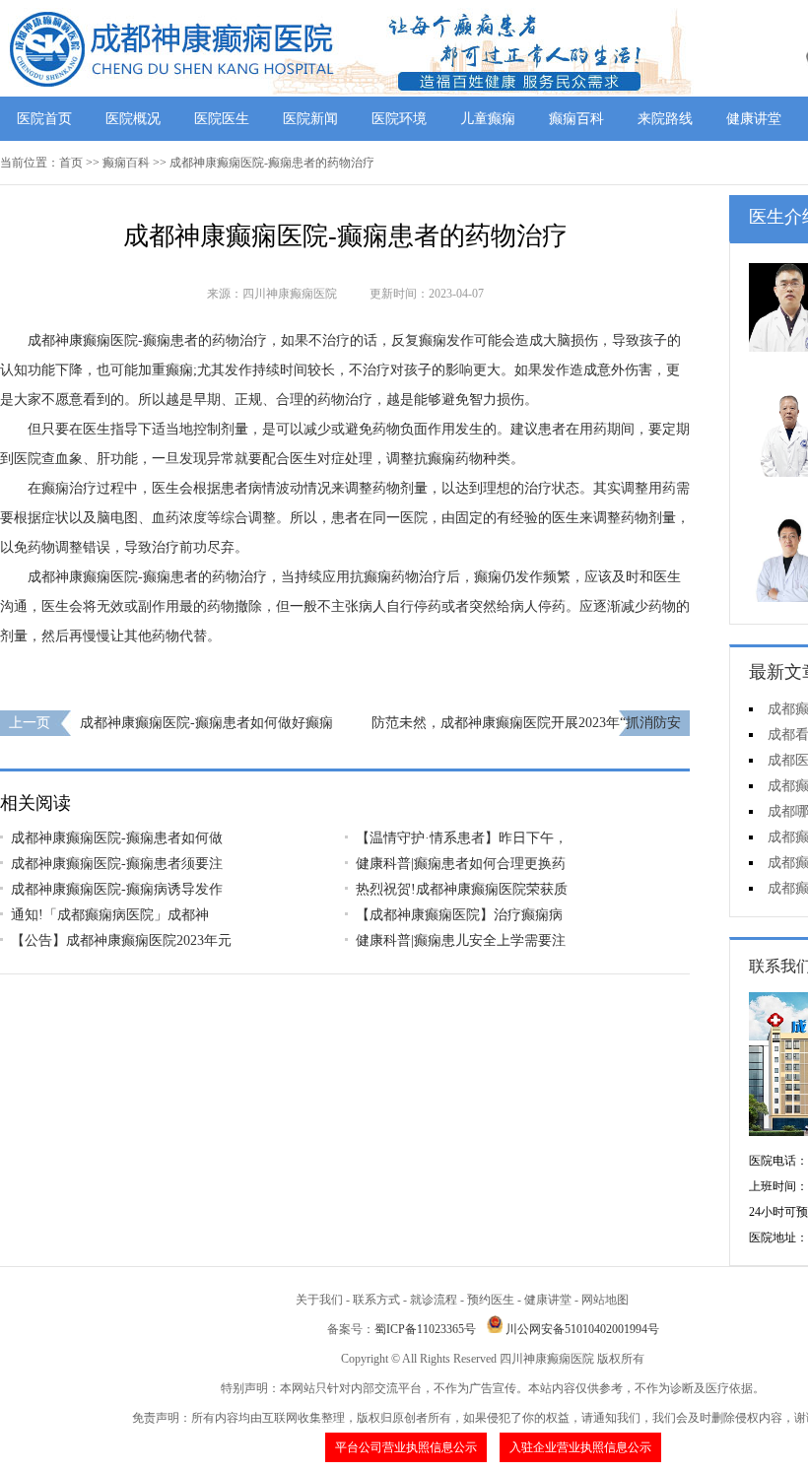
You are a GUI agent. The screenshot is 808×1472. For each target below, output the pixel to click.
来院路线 (665, 118)
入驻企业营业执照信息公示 (580, 1447)
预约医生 (490, 1299)
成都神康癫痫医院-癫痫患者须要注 (117, 863)
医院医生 (221, 118)
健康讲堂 (753, 118)
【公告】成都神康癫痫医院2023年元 (121, 940)
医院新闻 (310, 118)
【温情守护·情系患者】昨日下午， (462, 838)
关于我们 (319, 1299)
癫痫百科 (576, 118)
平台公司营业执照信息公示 (406, 1447)
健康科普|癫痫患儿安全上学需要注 (461, 940)
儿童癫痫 (487, 118)
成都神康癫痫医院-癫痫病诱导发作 (117, 889)
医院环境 (399, 118)
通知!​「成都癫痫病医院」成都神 (110, 914)
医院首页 (44, 118)
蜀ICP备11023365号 (425, 1329)
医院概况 (133, 118)
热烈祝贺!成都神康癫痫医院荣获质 (462, 889)
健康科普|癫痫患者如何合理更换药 (461, 863)
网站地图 (605, 1299)
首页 (71, 162)
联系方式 (376, 1299)
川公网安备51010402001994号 (582, 1329)
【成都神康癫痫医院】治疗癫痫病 (459, 914)
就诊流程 (433, 1299)
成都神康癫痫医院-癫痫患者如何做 (117, 838)
